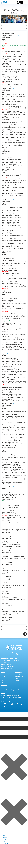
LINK (17, 36)
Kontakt (3, 682)
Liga (2, 678)
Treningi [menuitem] (5, 837)
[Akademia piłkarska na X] (21, 2)
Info (2, 675)
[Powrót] (25, 634)
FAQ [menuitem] (4, 841)
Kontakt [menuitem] (5, 843)
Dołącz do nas (19, 676)
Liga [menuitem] (4, 839)
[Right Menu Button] (14, 833)
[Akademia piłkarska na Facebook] (18, 2)
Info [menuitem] (4, 835)
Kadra (16, 678)
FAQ (2, 680)
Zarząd (17, 680)
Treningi (3, 676)
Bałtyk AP (17, 675)
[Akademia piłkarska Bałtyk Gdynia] (4, 2)
